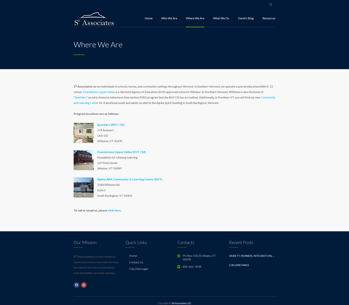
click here (114, 210)
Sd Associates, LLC (181, 303)
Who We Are (169, 18)
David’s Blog (246, 18)
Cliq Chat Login (138, 268)
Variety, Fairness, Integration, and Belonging (252, 255)
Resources (268, 18)
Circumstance (239, 265)
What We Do (221, 18)
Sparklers (81, 97)
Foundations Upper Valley (99, 92)
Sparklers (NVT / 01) (110, 124)
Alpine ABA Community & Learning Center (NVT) (129, 179)
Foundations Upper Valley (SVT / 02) (121, 152)
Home (149, 18)
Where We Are (195, 18)
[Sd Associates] (94, 18)
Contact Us (136, 262)
